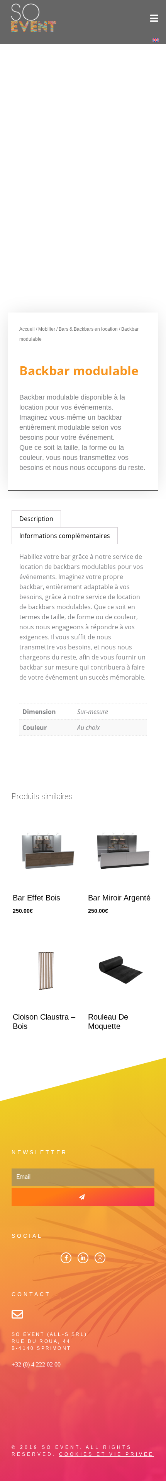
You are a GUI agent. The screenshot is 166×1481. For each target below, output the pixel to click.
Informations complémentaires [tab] (64, 535)
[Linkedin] (83, 1257)
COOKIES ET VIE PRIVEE (106, 1454)
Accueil (27, 329)
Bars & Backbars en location (88, 329)
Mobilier (46, 329)
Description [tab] (36, 518)
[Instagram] (100, 1257)
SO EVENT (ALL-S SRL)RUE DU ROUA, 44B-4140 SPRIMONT (49, 1341)
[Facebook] (66, 1257)
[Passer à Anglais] (156, 39)
